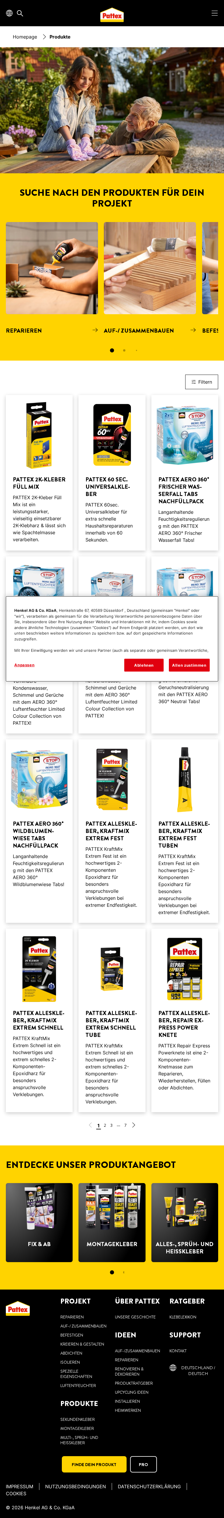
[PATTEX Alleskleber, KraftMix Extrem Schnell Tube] (111, 1020)
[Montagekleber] (111, 1222)
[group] (112, 291)
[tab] (112, 350)
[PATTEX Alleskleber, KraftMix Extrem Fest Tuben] (184, 831)
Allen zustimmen (189, 665)
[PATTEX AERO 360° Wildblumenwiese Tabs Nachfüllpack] (39, 831)
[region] (112, 639)
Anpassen (24, 665)
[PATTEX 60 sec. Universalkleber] (111, 473)
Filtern (205, 382)
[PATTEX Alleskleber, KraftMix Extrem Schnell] (39, 1020)
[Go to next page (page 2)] (134, 1126)
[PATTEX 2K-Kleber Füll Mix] (39, 473)
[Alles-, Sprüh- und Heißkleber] (184, 1222)
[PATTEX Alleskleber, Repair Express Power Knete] (184, 1020)
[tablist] (112, 350)
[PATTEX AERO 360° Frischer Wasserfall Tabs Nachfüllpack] (184, 473)
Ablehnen (144, 665)
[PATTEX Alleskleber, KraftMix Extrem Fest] (111, 831)
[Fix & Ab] (39, 1222)
